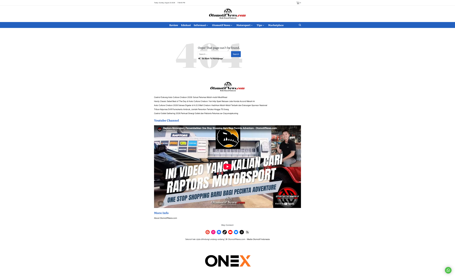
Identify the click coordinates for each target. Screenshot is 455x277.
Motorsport (243, 25)
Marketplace (276, 25)
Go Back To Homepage (212, 58)
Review (173, 25)
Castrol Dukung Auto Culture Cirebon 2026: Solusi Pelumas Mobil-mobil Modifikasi (190, 97)
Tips (259, 25)
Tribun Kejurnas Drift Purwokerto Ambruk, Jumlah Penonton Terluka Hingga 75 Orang (191, 109)
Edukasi (186, 25)
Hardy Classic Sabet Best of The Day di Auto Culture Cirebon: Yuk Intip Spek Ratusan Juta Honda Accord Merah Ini (204, 101)
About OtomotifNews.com (165, 218)
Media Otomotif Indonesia (258, 239)
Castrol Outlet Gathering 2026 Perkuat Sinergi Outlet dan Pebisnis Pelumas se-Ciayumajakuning (196, 113)
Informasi (200, 25)
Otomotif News (221, 25)
